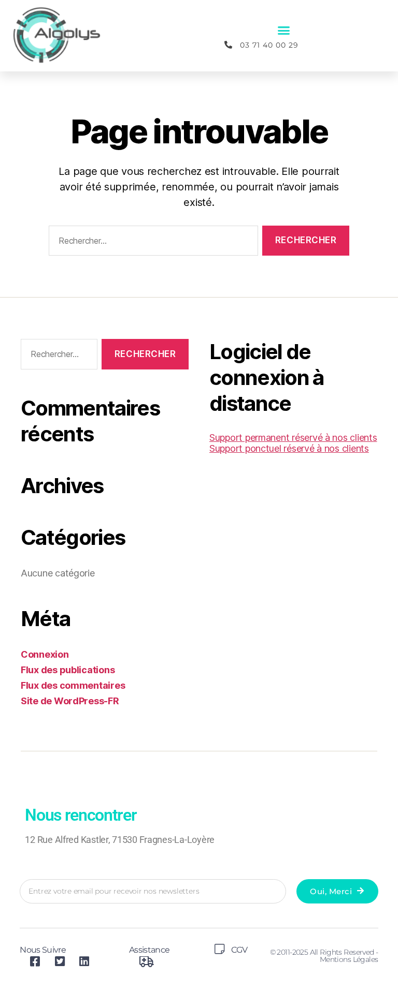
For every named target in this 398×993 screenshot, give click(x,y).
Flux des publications (68, 669)
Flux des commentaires (73, 685)
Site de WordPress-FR (70, 700)
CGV (239, 950)
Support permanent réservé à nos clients (293, 437)
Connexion (45, 654)
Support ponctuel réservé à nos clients (289, 448)
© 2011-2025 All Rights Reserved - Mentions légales (324, 955)
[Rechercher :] (151, 243)
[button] (283, 30)
